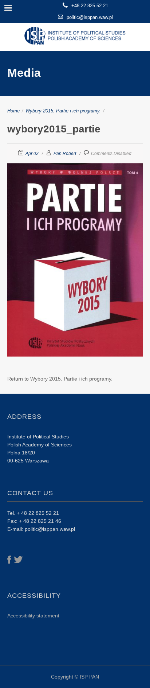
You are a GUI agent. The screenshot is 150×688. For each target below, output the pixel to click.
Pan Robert (65, 153)
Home (13, 111)
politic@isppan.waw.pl (90, 17)
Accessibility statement (33, 616)
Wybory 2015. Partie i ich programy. (63, 111)
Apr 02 (32, 153)
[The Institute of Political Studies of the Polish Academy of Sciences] (75, 37)
